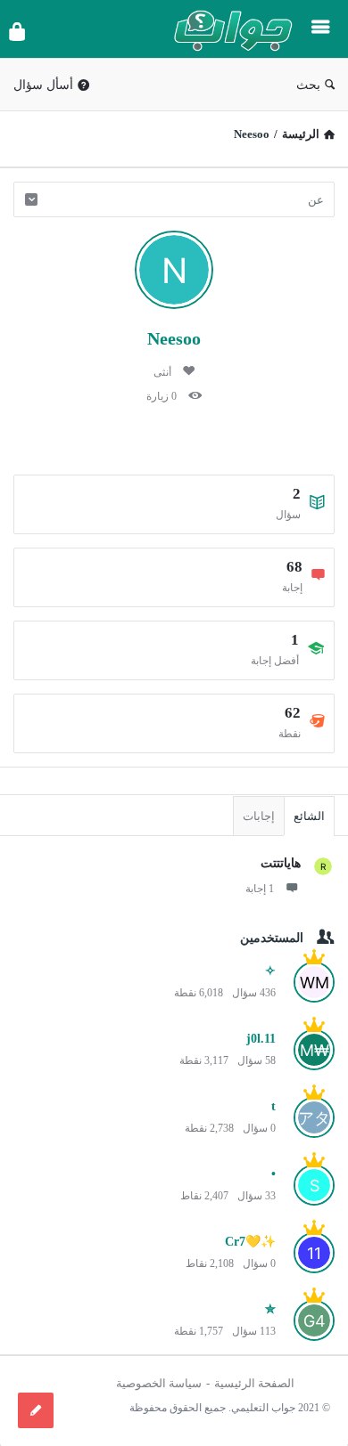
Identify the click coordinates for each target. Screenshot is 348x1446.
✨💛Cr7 (250, 1241)
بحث (308, 85)
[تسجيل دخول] (17, 32)
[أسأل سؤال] (36, 1410)
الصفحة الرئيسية (254, 1383)
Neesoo (174, 338)
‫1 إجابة (259, 888)
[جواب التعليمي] (228, 29)
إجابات (259, 816)
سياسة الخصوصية (159, 1383)
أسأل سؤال (43, 85)
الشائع (309, 816)
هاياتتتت (281, 863)
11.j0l (261, 1038)
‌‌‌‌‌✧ (270, 971)
